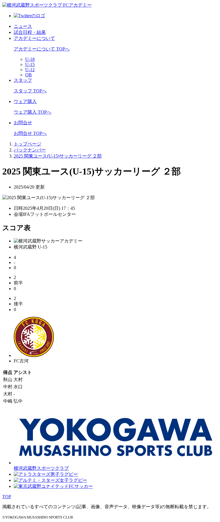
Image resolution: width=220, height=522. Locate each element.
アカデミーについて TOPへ (42, 48)
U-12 (30, 69)
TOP (6, 496)
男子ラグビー (64, 474)
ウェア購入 (25, 101)
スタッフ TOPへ (30, 90)
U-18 (30, 59)
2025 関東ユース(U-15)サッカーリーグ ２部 (58, 156)
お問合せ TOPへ (30, 133)
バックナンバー (30, 150)
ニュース (23, 26)
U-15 (30, 64)
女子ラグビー (73, 480)
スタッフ (23, 80)
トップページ (27, 143)
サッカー (83, 486)
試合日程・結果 (30, 32)
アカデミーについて (34, 38)
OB (28, 74)
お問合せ (23, 122)
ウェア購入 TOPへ (32, 112)
